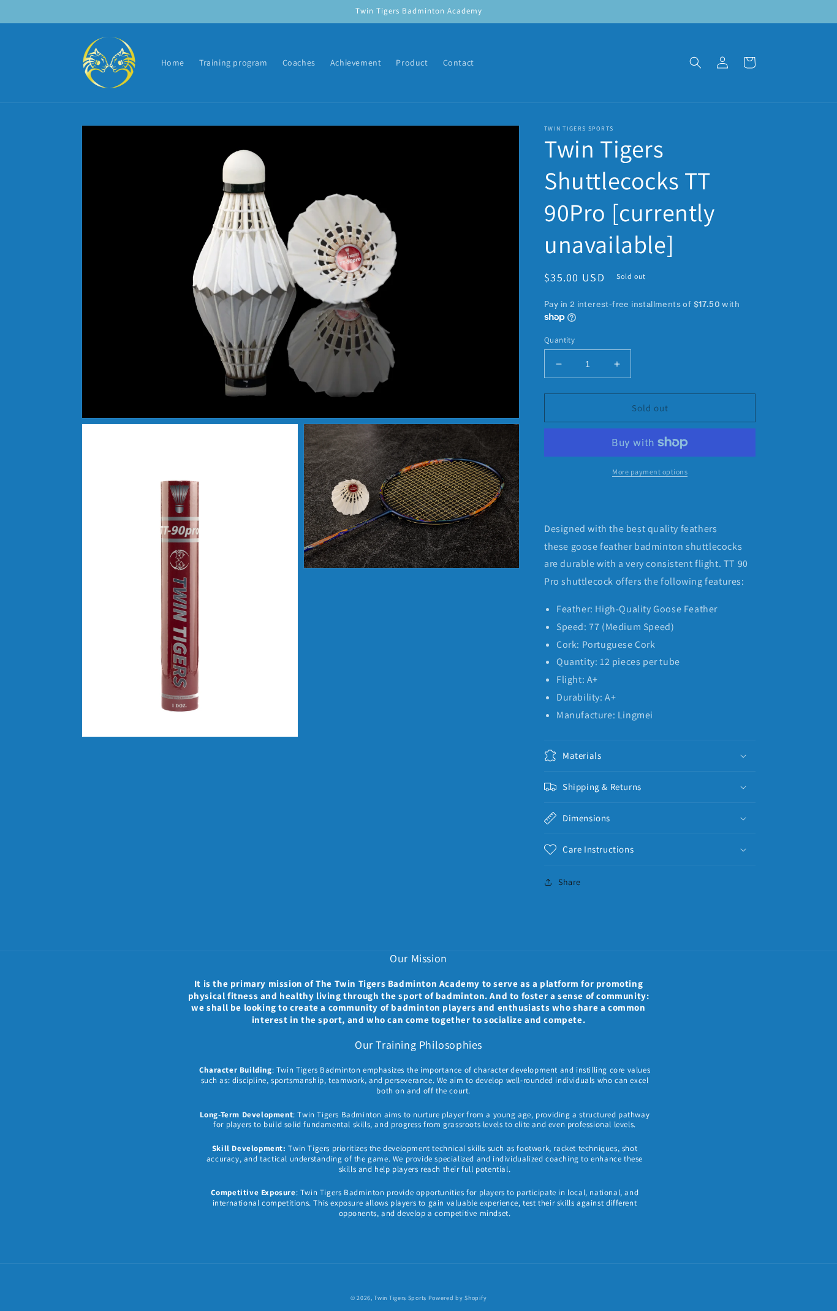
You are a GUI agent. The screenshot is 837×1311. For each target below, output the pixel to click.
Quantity (559, 340)
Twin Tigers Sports (400, 1298)
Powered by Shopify (457, 1298)
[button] (695, 62)
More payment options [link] (649, 471)
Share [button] (569, 881)
